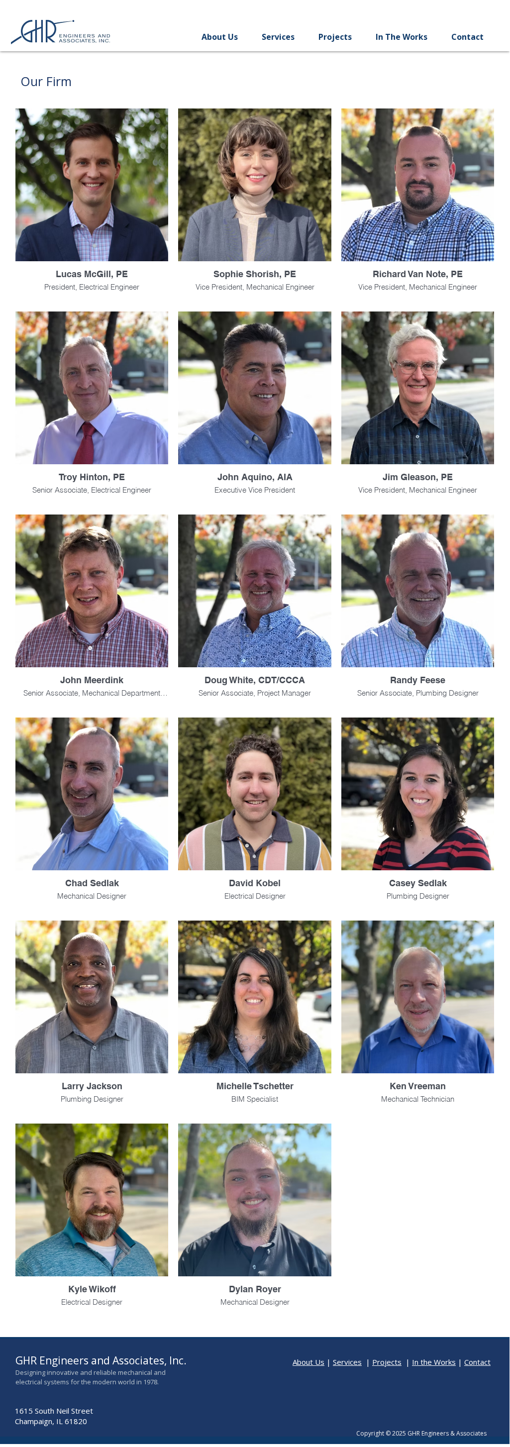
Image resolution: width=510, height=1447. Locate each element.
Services (347, 1362)
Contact (477, 1362)
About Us (308, 1362)
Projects (387, 1362)
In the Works (434, 1362)
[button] (219, 36)
